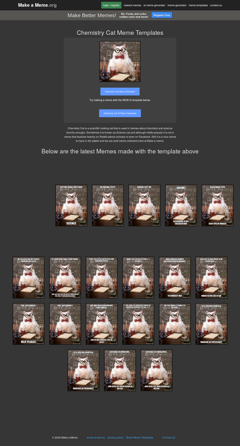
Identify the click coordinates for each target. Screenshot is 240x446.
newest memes (132, 5)
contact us (216, 5)
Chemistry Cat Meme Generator (120, 91)
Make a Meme (37, 4)
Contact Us (168, 437)
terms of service (96, 437)
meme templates (198, 5)
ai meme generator (154, 5)
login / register (111, 5)
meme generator (177, 5)
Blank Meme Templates (139, 437)
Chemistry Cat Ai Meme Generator (120, 113)
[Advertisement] (208, 61)
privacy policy (115, 437)
